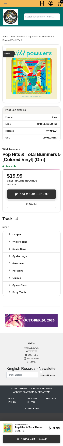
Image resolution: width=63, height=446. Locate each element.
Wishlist (33, 204)
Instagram (32, 358)
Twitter (32, 351)
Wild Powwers (18, 36)
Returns (51, 398)
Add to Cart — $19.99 (33, 193)
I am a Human (47, 375)
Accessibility (31, 408)
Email (32, 362)
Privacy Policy (12, 400)
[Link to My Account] (50, 4)
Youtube (32, 355)
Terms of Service (31, 400)
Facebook (32, 348)
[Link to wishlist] (42, 4)
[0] (59, 4)
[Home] (10, 16)
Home (5, 36)
